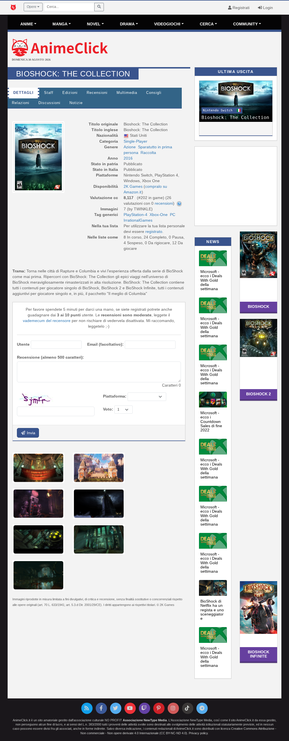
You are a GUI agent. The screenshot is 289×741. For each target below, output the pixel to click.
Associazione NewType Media (145, 720)
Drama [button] (127, 24)
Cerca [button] (207, 24)
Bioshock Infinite (258, 654)
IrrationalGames (138, 220)
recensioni (164, 203)
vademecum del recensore (47, 320)
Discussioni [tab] (49, 103)
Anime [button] (26, 24)
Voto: (108, 409)
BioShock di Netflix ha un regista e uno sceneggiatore (212, 610)
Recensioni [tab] (97, 93)
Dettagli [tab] (23, 93)
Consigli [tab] (153, 93)
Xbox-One (159, 214)
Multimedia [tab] (127, 93)
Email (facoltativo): (105, 344)
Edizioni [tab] (70, 93)
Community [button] (245, 24)
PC (172, 214)
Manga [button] (59, 24)
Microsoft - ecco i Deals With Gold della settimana (211, 280)
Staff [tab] (48, 93)
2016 (128, 158)
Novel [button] (93, 24)
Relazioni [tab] (20, 103)
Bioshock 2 (258, 394)
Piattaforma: (114, 396)
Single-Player (135, 141)
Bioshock (258, 306)
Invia (30, 433)
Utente (23, 344)
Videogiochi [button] (167, 24)
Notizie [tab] (76, 103)
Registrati (240, 7)
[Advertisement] (190, 50)
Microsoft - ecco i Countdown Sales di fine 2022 (211, 422)
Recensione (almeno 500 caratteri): (50, 357)
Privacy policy (198, 733)
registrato (153, 231)
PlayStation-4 (135, 214)
